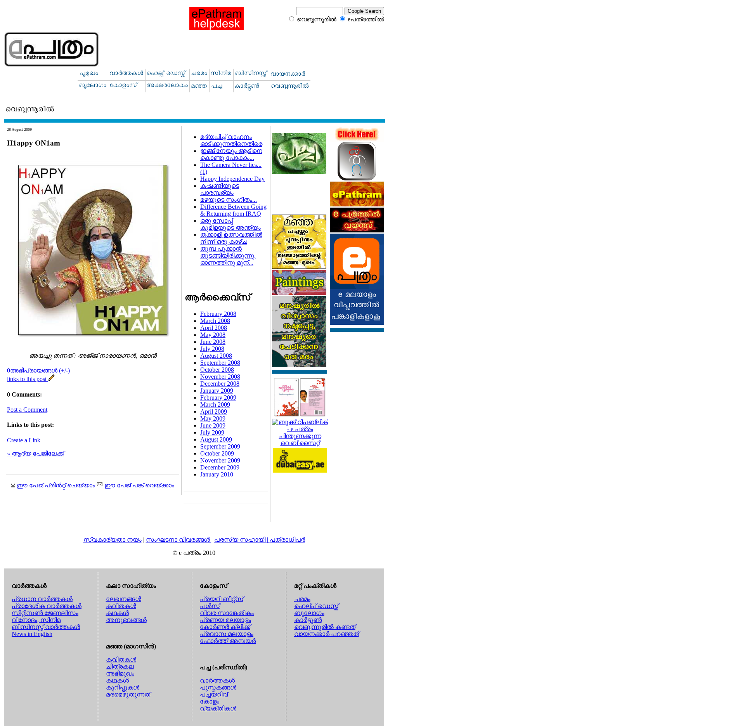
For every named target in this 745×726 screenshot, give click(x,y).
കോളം (209, 701)
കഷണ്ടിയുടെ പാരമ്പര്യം (219, 189)
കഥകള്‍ (117, 613)
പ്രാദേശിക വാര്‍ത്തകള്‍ (46, 606)
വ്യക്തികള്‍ (218, 708)
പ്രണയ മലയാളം (225, 620)
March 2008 (215, 320)
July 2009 (212, 432)
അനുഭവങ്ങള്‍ (126, 620)
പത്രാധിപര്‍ (287, 539)
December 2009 (219, 467)
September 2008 (220, 362)
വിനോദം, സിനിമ (36, 620)
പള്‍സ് (210, 606)
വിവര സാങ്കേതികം (227, 613)
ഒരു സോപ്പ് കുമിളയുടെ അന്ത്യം (230, 224)
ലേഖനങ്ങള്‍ (123, 599)
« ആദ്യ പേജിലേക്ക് (35, 453)
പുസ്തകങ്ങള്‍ (218, 687)
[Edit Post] (51, 379)
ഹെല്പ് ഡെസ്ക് (316, 606)
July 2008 (212, 348)
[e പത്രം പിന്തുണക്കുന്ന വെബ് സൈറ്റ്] (300, 443)
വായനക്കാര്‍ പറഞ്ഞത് (326, 634)
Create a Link (23, 440)
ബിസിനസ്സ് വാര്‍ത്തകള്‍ (46, 627)
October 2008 (217, 369)
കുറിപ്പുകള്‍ (122, 687)
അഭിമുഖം (120, 673)
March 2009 (215, 404)
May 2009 (212, 418)
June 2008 (212, 341)
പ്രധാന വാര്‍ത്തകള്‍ (42, 599)
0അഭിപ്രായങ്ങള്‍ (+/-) (38, 370)
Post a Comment (27, 409)
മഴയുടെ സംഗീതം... (228, 199)
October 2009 (217, 453)
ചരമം (302, 599)
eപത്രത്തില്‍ (366, 19)
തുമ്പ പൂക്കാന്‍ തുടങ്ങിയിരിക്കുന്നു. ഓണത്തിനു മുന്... (228, 255)
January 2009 (216, 390)
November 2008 (220, 376)
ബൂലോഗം (309, 613)
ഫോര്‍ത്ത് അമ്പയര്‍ (228, 641)
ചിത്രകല (120, 666)
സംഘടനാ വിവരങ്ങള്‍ (178, 539)
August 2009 (216, 439)
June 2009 (212, 425)
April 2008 (213, 327)
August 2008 (216, 355)
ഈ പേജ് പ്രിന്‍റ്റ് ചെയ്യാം (56, 485)
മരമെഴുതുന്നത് (128, 694)
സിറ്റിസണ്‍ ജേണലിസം (45, 613)
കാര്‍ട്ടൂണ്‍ (308, 620)
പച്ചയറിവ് (214, 694)
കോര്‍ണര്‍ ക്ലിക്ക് (225, 627)
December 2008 (219, 383)
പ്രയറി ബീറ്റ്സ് (221, 599)
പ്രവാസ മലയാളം (226, 634)
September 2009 (220, 446)
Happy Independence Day (232, 178)
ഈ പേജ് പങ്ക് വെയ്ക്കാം (138, 485)
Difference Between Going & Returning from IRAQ (233, 210)
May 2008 (212, 334)
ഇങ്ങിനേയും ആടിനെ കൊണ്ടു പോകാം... (231, 154)
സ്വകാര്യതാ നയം (112, 539)
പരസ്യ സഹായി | (242, 539)
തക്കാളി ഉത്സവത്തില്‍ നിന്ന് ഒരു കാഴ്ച (231, 238)
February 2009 (218, 397)
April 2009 (213, 411)
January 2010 (216, 474)
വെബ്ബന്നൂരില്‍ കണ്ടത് (324, 627)
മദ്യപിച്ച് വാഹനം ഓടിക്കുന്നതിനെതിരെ (231, 140)
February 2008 (218, 313)
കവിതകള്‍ (121, 606)
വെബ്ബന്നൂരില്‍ (316, 19)
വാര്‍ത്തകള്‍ (217, 680)
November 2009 (220, 460)
